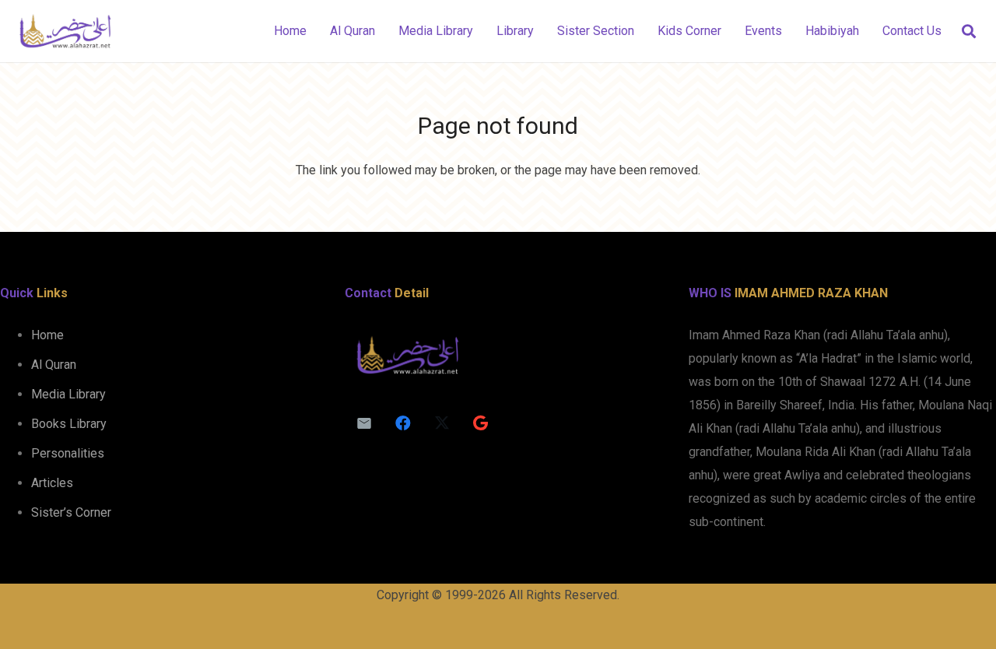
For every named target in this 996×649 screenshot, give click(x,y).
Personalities (67, 453)
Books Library (69, 423)
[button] (968, 31)
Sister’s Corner (71, 512)
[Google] (480, 423)
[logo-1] (65, 31)
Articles (52, 482)
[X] (442, 423)
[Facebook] (403, 423)
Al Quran (53, 364)
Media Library (68, 394)
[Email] (364, 423)
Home (47, 335)
